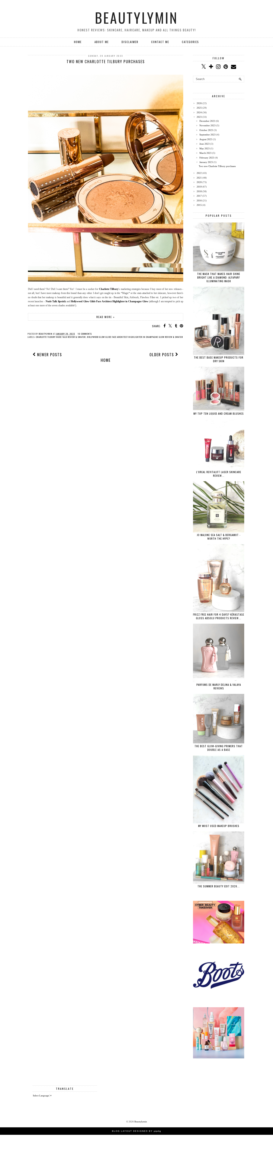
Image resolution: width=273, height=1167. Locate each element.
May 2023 (204, 148)
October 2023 (206, 130)
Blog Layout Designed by (136, 1131)
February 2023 (206, 157)
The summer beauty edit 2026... (218, 886)
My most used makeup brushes (218, 826)
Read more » (105, 317)
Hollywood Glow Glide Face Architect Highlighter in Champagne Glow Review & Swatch (135, 337)
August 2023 (205, 139)
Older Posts (162, 354)
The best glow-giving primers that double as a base (219, 747)
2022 (199, 173)
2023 (199, 117)
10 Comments (85, 333)
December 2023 (207, 121)
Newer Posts (49, 354)
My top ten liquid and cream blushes (218, 413)
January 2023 (206, 162)
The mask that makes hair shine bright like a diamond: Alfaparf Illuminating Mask (218, 277)
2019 (199, 186)
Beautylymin (136, 17)
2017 (199, 196)
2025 (199, 107)
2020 (199, 182)
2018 (199, 191)
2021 (199, 177)
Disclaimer (130, 42)
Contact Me (160, 42)
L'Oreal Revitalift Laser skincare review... (218, 473)
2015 (199, 205)
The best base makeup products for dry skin (218, 359)
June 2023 (204, 143)
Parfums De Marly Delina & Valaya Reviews (218, 686)
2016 (199, 200)
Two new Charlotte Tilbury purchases (106, 61)
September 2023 (207, 134)
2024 (199, 112)
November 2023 (207, 125)
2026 (199, 103)
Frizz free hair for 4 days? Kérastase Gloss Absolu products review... (218, 616)
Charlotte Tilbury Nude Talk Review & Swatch (61, 337)
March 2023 (205, 153)
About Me (101, 42)
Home (78, 42)
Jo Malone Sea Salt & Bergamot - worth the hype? (219, 536)
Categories (190, 42)
